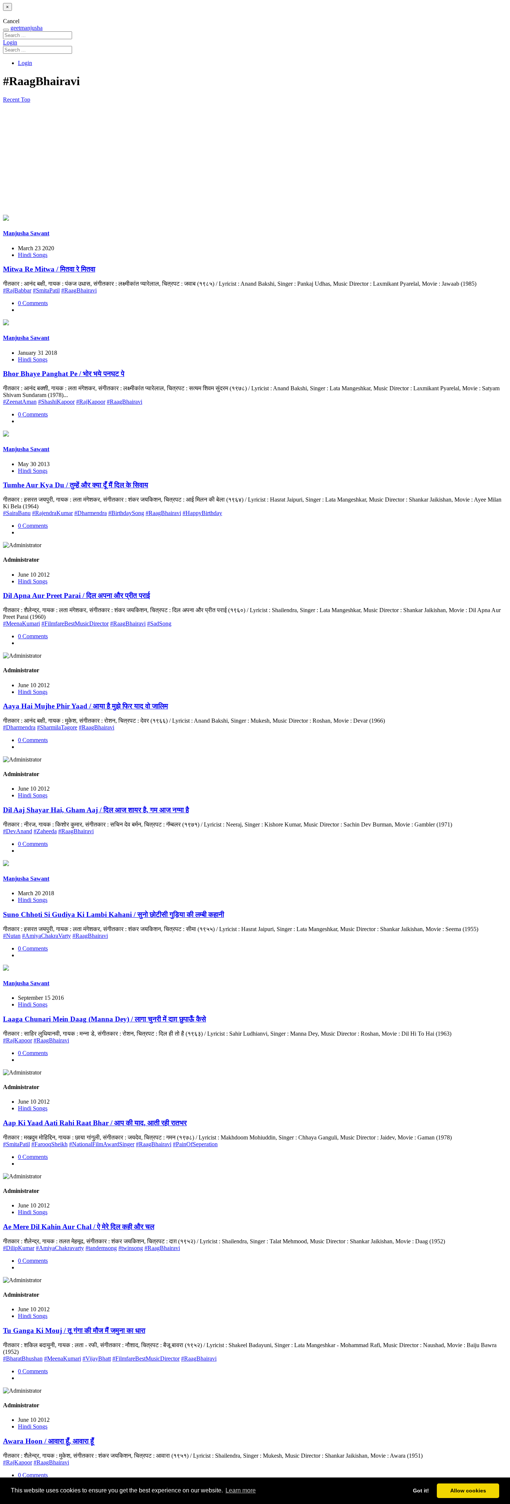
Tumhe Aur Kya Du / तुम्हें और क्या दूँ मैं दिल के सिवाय (75, 485)
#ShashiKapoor (56, 402)
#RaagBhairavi (79, 290)
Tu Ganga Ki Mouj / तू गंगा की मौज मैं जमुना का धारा (74, 1330)
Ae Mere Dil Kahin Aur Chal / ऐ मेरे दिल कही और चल (78, 1227)
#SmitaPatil (46, 290)
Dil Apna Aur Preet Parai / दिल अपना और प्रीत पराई (76, 595)
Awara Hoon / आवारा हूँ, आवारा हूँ (48, 1441)
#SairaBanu (17, 513)
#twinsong (130, 1248)
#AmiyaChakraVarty (46, 936)
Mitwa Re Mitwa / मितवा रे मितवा (49, 269)
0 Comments (33, 303)
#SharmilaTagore (57, 727)
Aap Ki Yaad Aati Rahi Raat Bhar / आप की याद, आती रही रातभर (95, 1123)
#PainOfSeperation (195, 1144)
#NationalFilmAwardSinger (101, 1144)
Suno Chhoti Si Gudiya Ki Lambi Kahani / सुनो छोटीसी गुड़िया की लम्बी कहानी (113, 914)
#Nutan (12, 936)
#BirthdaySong (126, 513)
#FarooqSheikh (49, 1144)
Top (25, 99)
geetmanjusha (26, 28)
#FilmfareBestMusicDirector (75, 623)
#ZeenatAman (20, 402)
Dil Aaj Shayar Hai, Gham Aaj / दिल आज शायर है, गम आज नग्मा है (96, 810)
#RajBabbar (17, 290)
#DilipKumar (18, 1248)
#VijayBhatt (97, 1358)
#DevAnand (17, 831)
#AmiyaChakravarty (60, 1248)
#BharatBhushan (23, 1358)
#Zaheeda (45, 831)
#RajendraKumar (52, 513)
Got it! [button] (421, 1491)
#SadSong (159, 623)
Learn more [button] (241, 1490)
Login (10, 42)
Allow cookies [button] (468, 1491)
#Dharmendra (90, 513)
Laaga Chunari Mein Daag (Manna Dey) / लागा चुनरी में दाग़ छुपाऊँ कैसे (104, 1019)
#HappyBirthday (202, 513)
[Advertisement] (255, 159)
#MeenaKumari (21, 623)
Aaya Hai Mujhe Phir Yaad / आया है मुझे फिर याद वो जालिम (85, 706)
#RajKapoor (90, 402)
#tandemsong (101, 1248)
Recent (12, 99)
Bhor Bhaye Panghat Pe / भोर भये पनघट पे (63, 374)
